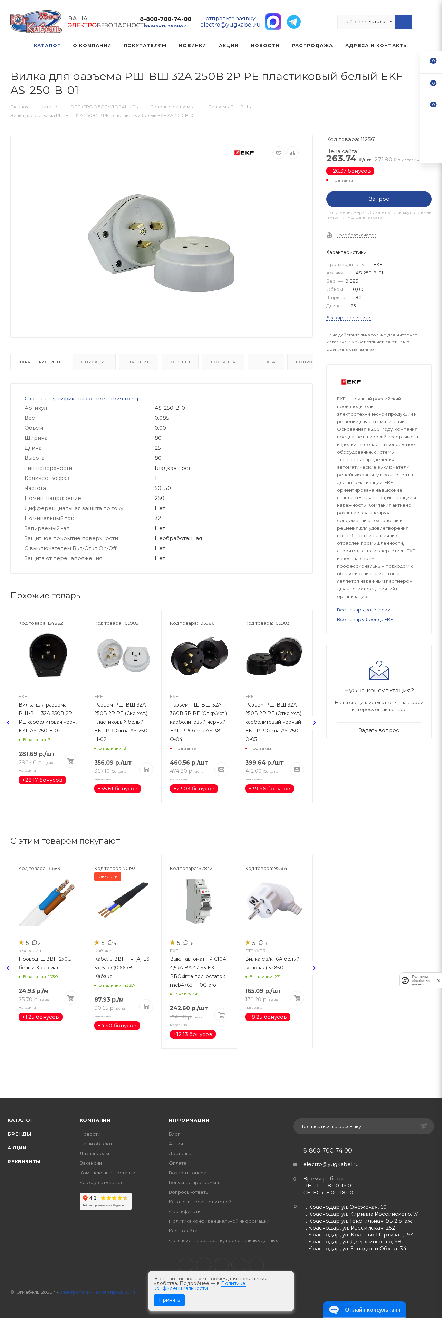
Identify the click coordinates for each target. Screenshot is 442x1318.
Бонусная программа (194, 1182)
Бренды (19, 1134)
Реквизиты (24, 1161)
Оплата (266, 362)
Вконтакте (186, 1265)
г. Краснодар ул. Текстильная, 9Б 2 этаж (357, 1220)
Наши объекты (97, 1143)
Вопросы (307, 362)
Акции (17, 1147)
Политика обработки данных (421, 980)
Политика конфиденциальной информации (219, 1221)
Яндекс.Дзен (256, 1265)
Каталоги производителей (200, 1201)
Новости (90, 1134)
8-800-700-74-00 (165, 19)
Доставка (223, 362)
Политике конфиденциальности (200, 1285)
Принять (169, 1300)
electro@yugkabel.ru (331, 1164)
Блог (174, 1134)
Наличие (139, 362)
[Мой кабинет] (428, 23)
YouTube (221, 1265)
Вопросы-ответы (189, 1192)
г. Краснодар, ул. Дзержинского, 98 (352, 1241)
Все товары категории (363, 610)
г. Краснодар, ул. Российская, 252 (349, 1227)
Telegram (203, 1265)
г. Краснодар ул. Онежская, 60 (345, 1207)
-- (431, 62)
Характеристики (39, 362)
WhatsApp (238, 1265)
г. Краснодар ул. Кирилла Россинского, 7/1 (361, 1214)
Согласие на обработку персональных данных (223, 1240)
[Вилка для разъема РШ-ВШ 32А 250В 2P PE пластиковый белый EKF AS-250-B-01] (161, 246)
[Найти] (403, 22)
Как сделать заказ (101, 1182)
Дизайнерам (94, 1153)
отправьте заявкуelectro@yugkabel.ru (230, 21)
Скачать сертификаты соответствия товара (84, 398)
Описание (94, 362)
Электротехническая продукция (97, 1292)
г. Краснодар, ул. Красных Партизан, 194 (358, 1234)
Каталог (20, 1120)
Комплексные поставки (107, 1172)
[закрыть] (438, 980)
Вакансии (91, 1163)
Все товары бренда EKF (365, 619)
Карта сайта (183, 1230)
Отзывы (180, 362)
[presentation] (8, 723)
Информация (189, 1120)
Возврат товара (187, 1172)
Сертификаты (185, 1211)
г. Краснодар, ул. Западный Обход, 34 (354, 1248)
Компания (95, 1120)
